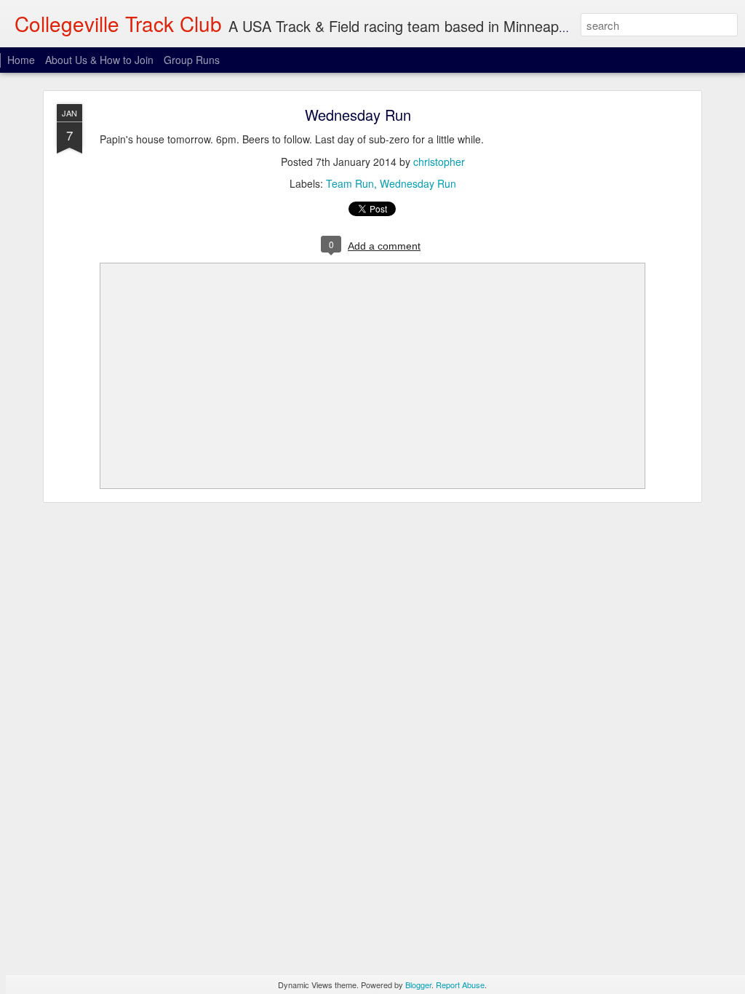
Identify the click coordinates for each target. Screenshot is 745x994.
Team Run (350, 183)
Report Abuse (460, 984)
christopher (439, 161)
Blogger (418, 984)
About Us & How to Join (99, 59)
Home (21, 59)
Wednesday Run (358, 114)
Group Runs (192, 59)
